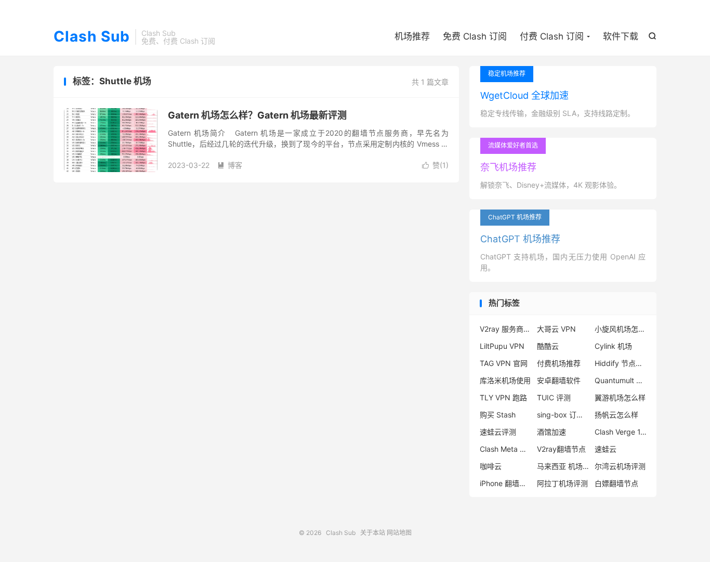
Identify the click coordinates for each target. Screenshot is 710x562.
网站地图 (399, 533)
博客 (229, 165)
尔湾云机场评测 (620, 466)
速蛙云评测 (498, 431)
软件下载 (620, 36)
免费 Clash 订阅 (475, 36)
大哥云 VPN (556, 328)
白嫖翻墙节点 (616, 483)
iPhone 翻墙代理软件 (506, 483)
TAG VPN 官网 (504, 363)
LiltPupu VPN (502, 346)
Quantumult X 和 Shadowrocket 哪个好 (621, 380)
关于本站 (372, 533)
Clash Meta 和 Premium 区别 (506, 449)
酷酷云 (548, 346)
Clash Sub (92, 37)
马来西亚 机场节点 (563, 466)
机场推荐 (412, 36)
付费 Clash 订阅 (552, 36)
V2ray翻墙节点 (561, 449)
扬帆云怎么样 (616, 414)
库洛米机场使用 (505, 380)
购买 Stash (498, 414)
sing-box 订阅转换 (563, 414)
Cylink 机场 (613, 346)
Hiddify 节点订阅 (621, 363)
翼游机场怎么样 (620, 397)
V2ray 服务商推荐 (506, 328)
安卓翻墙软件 (559, 380)
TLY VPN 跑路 (503, 397)
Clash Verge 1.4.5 (621, 431)
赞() (435, 165)
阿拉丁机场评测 (562, 483)
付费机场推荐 (559, 363)
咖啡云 (491, 466)
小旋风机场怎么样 (621, 328)
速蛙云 (605, 449)
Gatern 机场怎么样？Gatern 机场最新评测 (257, 115)
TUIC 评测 (554, 397)
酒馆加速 (551, 431)
